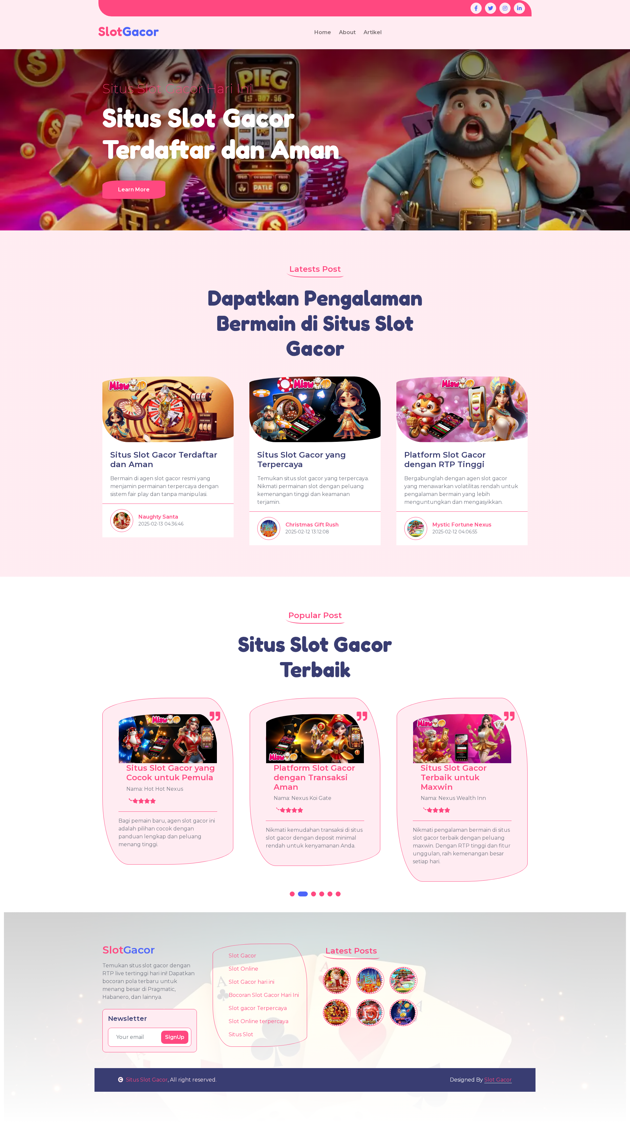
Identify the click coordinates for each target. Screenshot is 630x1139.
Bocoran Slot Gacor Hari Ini (264, 995)
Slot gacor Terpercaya (258, 1008)
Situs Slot (241, 1034)
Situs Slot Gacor (147, 1080)
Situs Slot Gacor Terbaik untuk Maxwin (307, 777)
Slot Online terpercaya (258, 1021)
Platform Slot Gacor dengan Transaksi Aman (167, 777)
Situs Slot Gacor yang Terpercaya (301, 459)
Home (322, 32)
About (347, 32)
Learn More (134, 189)
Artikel (373, 32)
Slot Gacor (242, 956)
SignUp (174, 1037)
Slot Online (243, 969)
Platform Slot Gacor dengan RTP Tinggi (445, 459)
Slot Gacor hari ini (251, 982)
